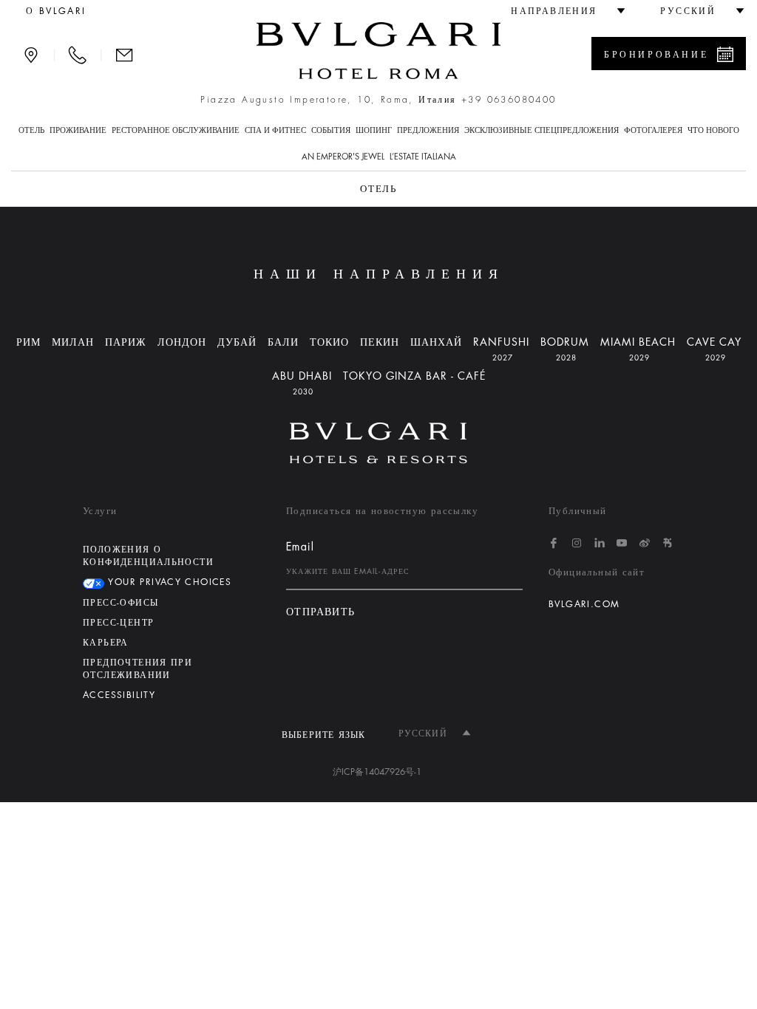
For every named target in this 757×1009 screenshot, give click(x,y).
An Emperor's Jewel (343, 157)
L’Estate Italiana (423, 157)
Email (300, 546)
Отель (31, 130)
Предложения (428, 130)
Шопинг (374, 130)
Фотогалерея (653, 130)
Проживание (78, 130)
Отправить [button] (321, 612)
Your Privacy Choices (167, 582)
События (330, 130)
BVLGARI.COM (584, 604)
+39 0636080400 (509, 99)
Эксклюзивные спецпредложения (541, 130)
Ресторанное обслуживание (176, 130)
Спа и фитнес (275, 130)
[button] (561, 11)
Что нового (713, 130)
